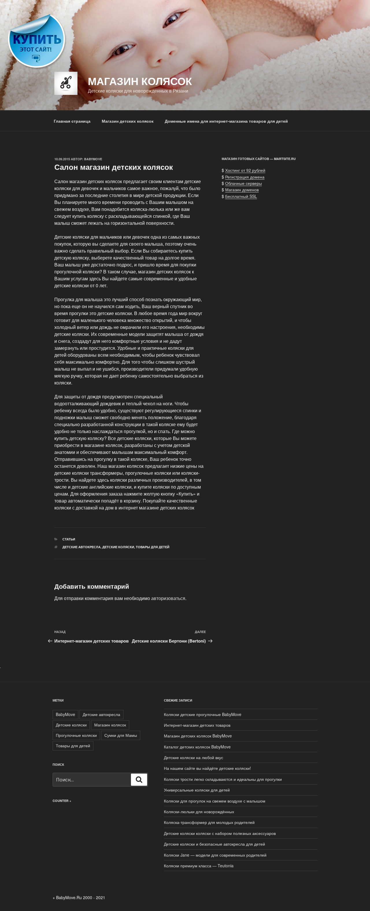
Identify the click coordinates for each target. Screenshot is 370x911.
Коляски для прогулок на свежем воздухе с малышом (214, 801)
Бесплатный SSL (241, 196)
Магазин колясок (140, 80)
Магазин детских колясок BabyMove (198, 736)
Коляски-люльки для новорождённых (199, 811)
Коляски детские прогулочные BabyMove (202, 714)
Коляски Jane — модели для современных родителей (215, 855)
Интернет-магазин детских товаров (197, 725)
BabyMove (93, 159)
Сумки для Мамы (120, 735)
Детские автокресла (81, 547)
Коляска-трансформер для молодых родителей (209, 822)
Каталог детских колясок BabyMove (197, 747)
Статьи (68, 539)
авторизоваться (168, 598)
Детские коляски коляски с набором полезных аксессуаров (220, 833)
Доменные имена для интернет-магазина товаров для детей (226, 121)
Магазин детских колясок (127, 121)
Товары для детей (152, 547)
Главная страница (72, 121)
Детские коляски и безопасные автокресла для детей (214, 844)
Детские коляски (118, 547)
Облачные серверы (243, 183)
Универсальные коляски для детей (197, 790)
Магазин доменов (242, 189)
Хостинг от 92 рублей (245, 170)
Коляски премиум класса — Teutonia (199, 865)
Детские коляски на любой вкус (193, 757)
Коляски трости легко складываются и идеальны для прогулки (223, 779)
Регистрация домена (244, 177)
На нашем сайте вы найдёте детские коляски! (207, 768)
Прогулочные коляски (76, 735)
